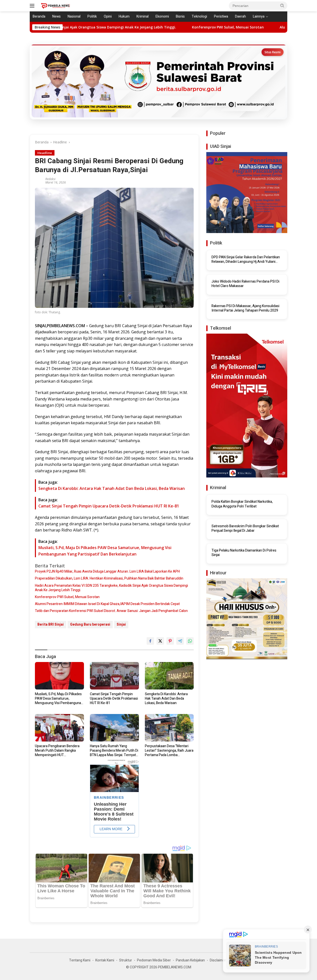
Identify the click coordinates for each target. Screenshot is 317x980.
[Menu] (33, 5)
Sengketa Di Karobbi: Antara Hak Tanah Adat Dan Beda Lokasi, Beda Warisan (111, 488)
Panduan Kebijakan (190, 960)
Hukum (124, 16)
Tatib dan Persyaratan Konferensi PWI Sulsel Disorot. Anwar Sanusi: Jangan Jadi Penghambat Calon (111, 611)
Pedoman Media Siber (154, 960)
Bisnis (180, 16)
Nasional (74, 16)
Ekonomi (162, 16)
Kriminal (142, 16)
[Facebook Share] (150, 641)
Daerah (240, 16)
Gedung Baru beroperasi (90, 624)
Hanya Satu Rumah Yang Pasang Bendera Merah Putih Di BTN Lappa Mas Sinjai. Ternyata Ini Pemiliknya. (114, 751)
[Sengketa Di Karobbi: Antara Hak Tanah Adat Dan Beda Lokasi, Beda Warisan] (169, 675)
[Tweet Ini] (160, 641)
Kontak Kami (104, 960)
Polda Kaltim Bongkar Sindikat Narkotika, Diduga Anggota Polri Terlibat (242, 504)
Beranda (39, 16)
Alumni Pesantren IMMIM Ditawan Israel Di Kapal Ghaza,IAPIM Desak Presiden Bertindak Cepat (107, 604)
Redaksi (50, 179)
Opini (108, 16)
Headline (44, 153)
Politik (92, 16)
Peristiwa (221, 16)
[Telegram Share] (180, 641)
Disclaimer (218, 960)
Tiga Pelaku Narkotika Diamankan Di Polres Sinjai (243, 552)
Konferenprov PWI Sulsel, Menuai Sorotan (183, 27)
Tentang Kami (79, 960)
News (56, 16)
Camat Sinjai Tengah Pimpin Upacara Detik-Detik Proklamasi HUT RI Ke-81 (108, 506)
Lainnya (258, 16)
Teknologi (199, 16)
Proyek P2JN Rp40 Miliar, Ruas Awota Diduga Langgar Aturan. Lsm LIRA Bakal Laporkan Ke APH (107, 571)
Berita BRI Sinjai (50, 624)
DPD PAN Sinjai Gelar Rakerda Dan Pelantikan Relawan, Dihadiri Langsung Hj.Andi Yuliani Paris (245, 259)
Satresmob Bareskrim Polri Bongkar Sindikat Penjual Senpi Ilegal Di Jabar (245, 528)
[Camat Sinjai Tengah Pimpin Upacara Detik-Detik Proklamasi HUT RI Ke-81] (114, 675)
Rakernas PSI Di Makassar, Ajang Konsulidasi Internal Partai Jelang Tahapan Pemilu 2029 (245, 308)
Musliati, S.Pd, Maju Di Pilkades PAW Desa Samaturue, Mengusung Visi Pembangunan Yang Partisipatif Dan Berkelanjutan (59, 699)
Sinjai (121, 624)
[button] (282, 5)
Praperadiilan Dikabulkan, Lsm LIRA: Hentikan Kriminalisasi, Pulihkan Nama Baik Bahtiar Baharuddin (109, 578)
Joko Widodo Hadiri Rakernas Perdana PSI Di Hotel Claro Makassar (245, 283)
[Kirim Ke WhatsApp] (190, 641)
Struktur (125, 960)
